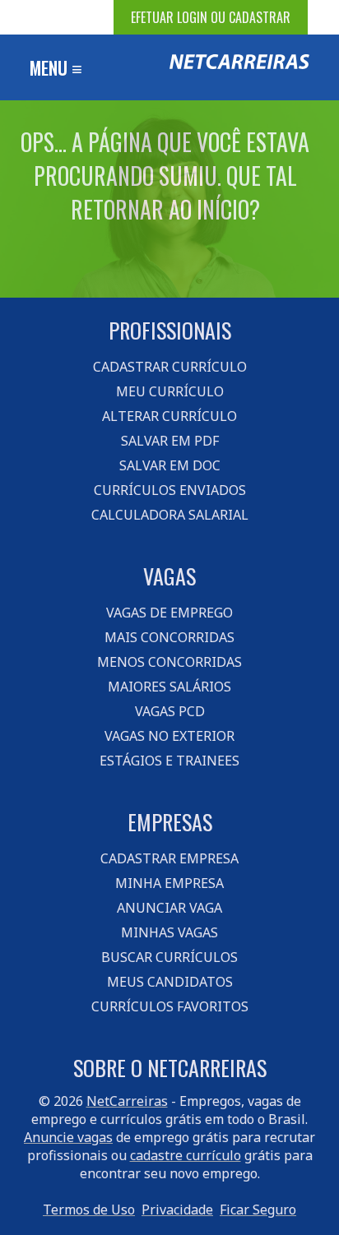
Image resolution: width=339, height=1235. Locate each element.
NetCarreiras (127, 1101)
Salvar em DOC (170, 465)
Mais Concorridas (169, 637)
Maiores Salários (169, 687)
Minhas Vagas (169, 932)
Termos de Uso (89, 1209)
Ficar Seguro (258, 1209)
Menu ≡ (56, 67)
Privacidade (177, 1209)
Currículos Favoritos (169, 1006)
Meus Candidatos (170, 982)
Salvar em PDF (170, 441)
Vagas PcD (170, 711)
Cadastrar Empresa (169, 858)
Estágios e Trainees (169, 761)
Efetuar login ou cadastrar (210, 17)
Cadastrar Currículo (170, 367)
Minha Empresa (169, 883)
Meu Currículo (170, 391)
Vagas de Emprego (169, 613)
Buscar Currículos (169, 957)
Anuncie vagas (68, 1137)
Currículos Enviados (170, 490)
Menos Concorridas (169, 662)
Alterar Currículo (169, 416)
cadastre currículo (185, 1155)
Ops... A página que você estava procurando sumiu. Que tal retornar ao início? (165, 175)
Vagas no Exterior (169, 736)
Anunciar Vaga (169, 908)
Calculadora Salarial (169, 515)
